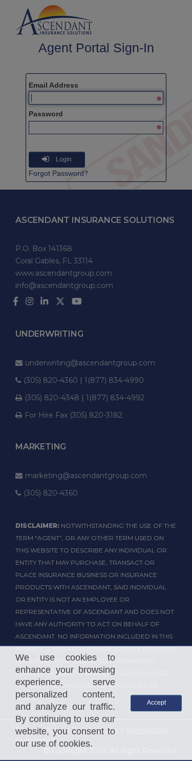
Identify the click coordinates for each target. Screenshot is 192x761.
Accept (156, 702)
